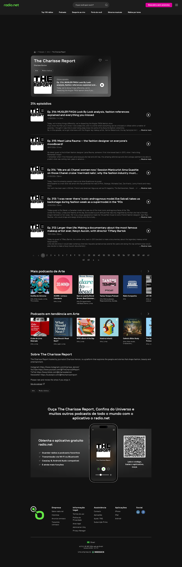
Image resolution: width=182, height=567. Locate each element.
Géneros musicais (115, 12)
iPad (116, 515)
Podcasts (62, 12)
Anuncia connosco (58, 519)
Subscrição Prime (100, 522)
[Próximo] (148, 270)
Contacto (97, 511)
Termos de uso (78, 514)
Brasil (92, 542)
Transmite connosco (55, 523)
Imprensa (55, 515)
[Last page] (98, 260)
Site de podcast (36, 384)
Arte (36, 70)
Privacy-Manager (79, 531)
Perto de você (96, 12)
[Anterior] (141, 270)
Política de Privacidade (77, 519)
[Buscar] (106, 4)
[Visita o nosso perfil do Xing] (143, 512)
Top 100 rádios (47, 12)
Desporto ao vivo (78, 12)
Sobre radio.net (58, 511)
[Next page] (93, 260)
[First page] (34, 256)
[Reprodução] (102, 85)
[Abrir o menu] (176, 4)
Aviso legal (77, 524)
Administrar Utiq (79, 527)
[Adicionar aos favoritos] (100, 60)
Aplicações (98, 515)
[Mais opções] (106, 60)
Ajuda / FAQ (98, 519)
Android (118, 519)
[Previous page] (38, 256)
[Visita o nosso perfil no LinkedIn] (138, 512)
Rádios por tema (134, 12)
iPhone (117, 511)
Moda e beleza (47, 70)
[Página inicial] (35, 52)
